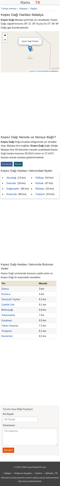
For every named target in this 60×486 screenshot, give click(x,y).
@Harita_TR (51, 473)
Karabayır (6, 320)
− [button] (5, 40)
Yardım (38, 473)
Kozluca (5, 294)
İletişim (7, 473)
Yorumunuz (9, 425)
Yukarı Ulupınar (9, 325)
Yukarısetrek (8, 315)
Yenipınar (6, 331)
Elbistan (39, 188)
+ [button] (5, 35)
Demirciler (7, 336)
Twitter (18, 164)
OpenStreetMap (43, 71)
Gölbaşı (39, 177)
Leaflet (31, 71)
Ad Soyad (8, 414)
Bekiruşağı (7, 310)
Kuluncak (11, 194)
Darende (11, 183)
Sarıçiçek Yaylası (10, 299)
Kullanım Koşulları (23, 473)
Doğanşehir (12, 188)
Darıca (5, 288)
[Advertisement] (30, 103)
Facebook (7, 164)
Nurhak (39, 183)
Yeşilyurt (40, 194)
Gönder (8, 450)
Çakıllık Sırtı (7, 304)
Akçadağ (11, 177)
